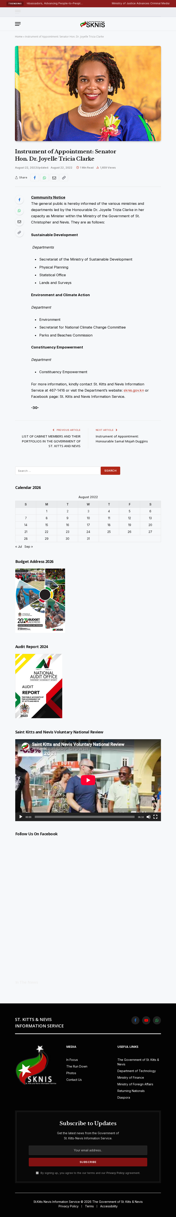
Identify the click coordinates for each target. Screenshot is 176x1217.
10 (88, 518)
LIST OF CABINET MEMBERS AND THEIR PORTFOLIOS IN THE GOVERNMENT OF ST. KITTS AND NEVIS (51, 441)
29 (47, 538)
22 (46, 532)
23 (67, 532)
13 (150, 518)
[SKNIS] (92, 24)
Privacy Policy (115, 1173)
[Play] (21, 817)
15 (46, 525)
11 (109, 518)
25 (109, 532)
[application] (88, 780)
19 (129, 525)
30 (67, 538)
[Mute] (148, 817)
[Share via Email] (54, 177)
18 (109, 525)
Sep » (28, 546)
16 (67, 525)
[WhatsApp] (19, 210)
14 (25, 525)
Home (19, 36)
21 (25, 532)
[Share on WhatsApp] (44, 177)
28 (26, 538)
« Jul (18, 546)
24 (88, 532)
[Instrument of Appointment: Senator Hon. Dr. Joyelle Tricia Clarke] (88, 93)
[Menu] (18, 12)
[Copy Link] (63, 177)
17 (88, 525)
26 (129, 532)
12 (129, 518)
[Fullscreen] (155, 817)
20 (150, 525)
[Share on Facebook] (34, 177)
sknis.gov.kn (134, 390)
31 (88, 538)
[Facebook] (19, 199)
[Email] (19, 221)
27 (150, 532)
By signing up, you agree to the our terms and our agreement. (90, 1173)
